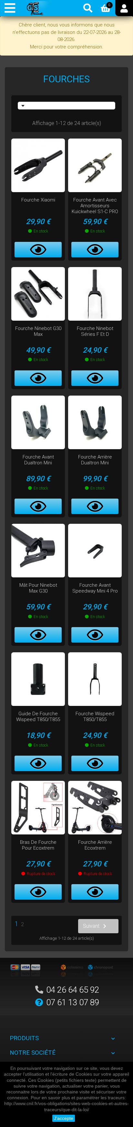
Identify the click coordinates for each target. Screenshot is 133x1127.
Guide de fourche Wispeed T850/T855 (38, 716)
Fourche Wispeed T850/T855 (95, 716)
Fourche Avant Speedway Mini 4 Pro (95, 588)
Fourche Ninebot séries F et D (95, 331)
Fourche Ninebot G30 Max (38, 331)
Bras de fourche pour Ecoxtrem (38, 845)
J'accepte (63, 1118)
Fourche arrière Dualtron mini (95, 460)
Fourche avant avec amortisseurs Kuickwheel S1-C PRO (95, 205)
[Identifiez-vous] (124, 8)
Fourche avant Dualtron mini (38, 460)
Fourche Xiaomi (38, 200)
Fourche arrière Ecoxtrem (95, 845)
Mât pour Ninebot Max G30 (38, 588)
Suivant (91, 926)
